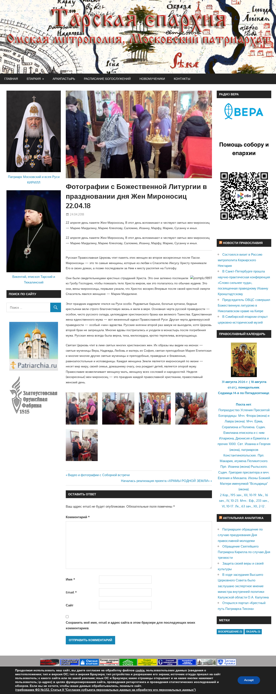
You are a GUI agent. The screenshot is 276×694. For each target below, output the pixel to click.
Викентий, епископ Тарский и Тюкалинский (33, 279)
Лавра (229, 421)
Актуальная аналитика (243, 518)
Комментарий (78, 517)
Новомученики (152, 78)
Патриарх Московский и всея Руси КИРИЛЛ (34, 179)
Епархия (34, 78)
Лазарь (253, 631)
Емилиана (230, 433)
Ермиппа (259, 438)
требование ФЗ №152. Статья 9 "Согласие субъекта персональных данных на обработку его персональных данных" (105, 690)
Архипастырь (64, 78)
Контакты (182, 78)
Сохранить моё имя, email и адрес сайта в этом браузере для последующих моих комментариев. (130, 625)
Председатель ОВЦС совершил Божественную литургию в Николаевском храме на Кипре (244, 305)
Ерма (258, 421)
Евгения (224, 478)
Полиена (248, 427)
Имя (70, 579)
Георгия (264, 444)
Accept (249, 680)
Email (71, 592)
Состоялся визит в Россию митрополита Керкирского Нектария (240, 260)
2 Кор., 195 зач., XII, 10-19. (238, 495)
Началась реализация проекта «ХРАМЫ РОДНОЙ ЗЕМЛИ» (165, 481)
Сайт (69, 605)
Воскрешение (230, 631)
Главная (11, 78)
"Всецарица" (258, 484)
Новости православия (243, 243)
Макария (226, 461)
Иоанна (250, 444)
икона (261, 416)
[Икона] (244, 376)
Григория (235, 472)
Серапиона (230, 427)
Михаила (239, 478)
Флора (251, 416)
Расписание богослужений (107, 78)
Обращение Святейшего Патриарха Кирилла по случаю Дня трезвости (244, 552)
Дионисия (242, 438)
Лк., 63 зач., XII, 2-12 (249, 506)
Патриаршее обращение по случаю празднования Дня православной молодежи (240, 535)
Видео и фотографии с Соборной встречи (99, 475)
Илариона (226, 438)
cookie (139, 670)
